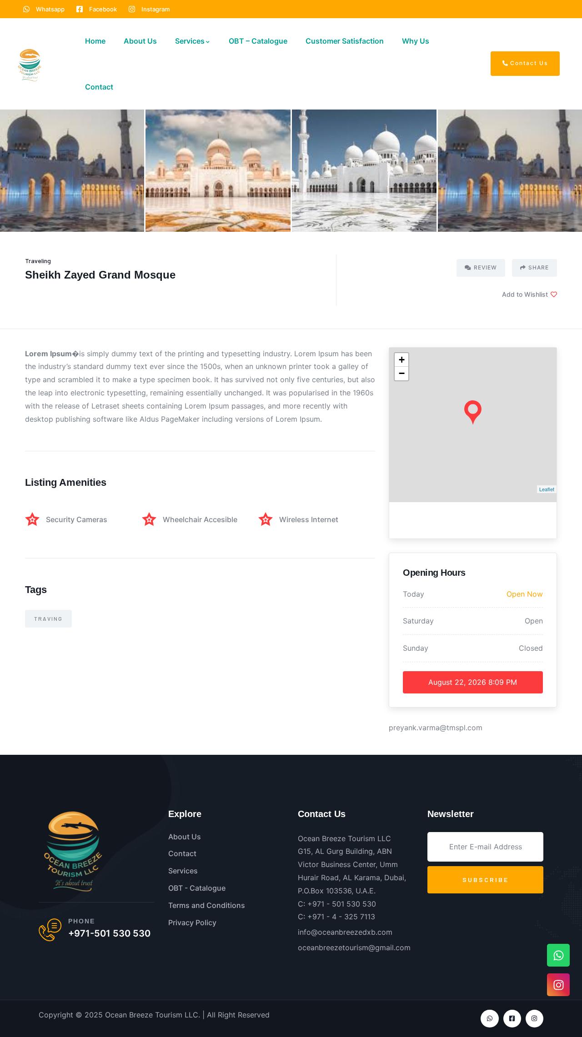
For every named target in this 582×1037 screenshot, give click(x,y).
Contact (99, 86)
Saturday (418, 620)
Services (190, 40)
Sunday (415, 648)
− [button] (402, 373)
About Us (140, 40)
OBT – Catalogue (258, 40)
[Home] (29, 65)
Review (485, 267)
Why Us (415, 40)
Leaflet (546, 489)
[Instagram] (534, 1018)
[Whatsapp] (489, 1018)
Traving (48, 618)
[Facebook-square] (512, 1018)
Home (95, 40)
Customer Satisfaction (345, 40)
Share (538, 267)
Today (413, 593)
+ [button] (402, 359)
